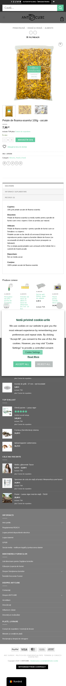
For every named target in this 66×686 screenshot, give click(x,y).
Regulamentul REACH (11, 527)
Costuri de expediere (22, 131)
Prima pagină (19, 28)
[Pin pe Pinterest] (20, 163)
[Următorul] (58, 72)
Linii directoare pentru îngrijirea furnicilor (17, 561)
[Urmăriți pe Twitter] (18, 2)
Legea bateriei (7, 537)
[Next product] (31, 32)
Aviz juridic (6, 523)
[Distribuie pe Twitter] (12, 163)
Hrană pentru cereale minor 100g (56, 300)
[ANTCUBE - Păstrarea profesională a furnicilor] (33, 17)
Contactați (6, 590)
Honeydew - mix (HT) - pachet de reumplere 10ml (8, 301)
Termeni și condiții (53, 655)
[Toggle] (62, 522)
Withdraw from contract (32, 667)
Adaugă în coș (25, 140)
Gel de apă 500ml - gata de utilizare (40, 296)
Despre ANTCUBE (9, 595)
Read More (33, 357)
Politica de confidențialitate (29, 655)
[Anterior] (8, 72)
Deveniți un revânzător (11, 615)
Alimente (49, 28)
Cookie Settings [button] (32, 352)
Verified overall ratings (21, 415)
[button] (36, 2)
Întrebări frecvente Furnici (12, 576)
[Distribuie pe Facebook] (8, 163)
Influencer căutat (8, 610)
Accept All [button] (22, 364)
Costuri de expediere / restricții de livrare (18, 629)
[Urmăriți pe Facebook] (11, 2)
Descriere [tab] (9, 186)
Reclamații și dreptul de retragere (15, 639)
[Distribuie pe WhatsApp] (4, 163)
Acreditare (6, 600)
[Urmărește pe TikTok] (15, 2)
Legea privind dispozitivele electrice (16, 532)
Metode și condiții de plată (12, 634)
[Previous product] (35, 32)
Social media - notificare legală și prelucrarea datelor (22, 547)
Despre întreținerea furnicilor (13, 571)
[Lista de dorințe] (53, 2)
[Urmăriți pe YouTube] (20, 2)
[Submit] (60, 8)
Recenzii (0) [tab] (10, 197)
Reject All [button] (43, 364)
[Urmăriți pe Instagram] (13, 2)
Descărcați (6, 605)
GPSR (4, 542)
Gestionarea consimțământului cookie (44, 661)
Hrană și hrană (34, 28)
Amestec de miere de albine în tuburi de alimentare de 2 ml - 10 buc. (24, 303)
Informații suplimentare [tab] (16, 192)
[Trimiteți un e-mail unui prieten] (16, 163)
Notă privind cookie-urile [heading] (33, 320)
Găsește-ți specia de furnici (13, 566)
